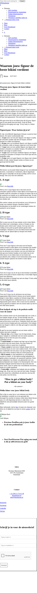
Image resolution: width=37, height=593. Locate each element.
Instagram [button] (3, 502)
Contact (6, 54)
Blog (5, 51)
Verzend (4, 565)
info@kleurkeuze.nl (16, 497)
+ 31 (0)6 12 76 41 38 (17, 494)
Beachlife (10, 186)
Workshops (12, 43)
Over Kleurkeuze (9, 53)
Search (22, 1)
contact (28, 409)
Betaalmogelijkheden (7, 577)
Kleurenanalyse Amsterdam (17, 40)
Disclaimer (29, 578)
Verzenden (18, 577)
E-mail (2, 542)
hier (17, 407)
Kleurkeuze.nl (16, 495)
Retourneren (27, 577)
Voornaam (3, 534)
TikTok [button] (2, 511)
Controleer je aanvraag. (8, 550)
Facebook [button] (3, 505)
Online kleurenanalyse (15, 41)
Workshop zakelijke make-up (17, 45)
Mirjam (6, 76)
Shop (6, 49)
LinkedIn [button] (3, 508)
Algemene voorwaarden (17, 578)
